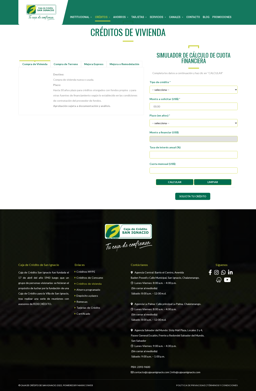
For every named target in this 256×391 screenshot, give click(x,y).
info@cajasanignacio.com (185, 372)
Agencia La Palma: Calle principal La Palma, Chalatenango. (168, 303)
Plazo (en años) (160, 115)
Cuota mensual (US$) (163, 163)
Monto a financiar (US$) (164, 132)
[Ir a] (230, 273)
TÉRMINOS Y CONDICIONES (222, 385)
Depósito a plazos (87, 295)
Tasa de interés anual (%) (165, 147)
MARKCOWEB (85, 385)
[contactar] (223, 273)
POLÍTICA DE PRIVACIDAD (190, 385)
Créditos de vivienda (89, 283)
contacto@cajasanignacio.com (151, 372)
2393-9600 (143, 366)
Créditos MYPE (85, 271)
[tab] (34, 64)
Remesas (82, 301)
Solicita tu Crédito (192, 196)
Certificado (83, 313)
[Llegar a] (216, 280)
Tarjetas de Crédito (88, 307)
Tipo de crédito (160, 82)
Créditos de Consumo (89, 277)
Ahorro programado (88, 289)
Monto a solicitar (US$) (165, 99)
